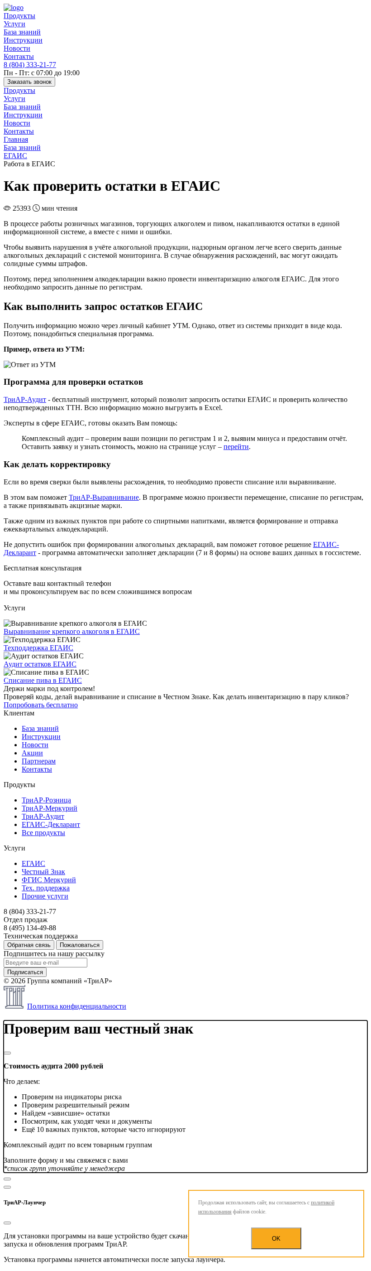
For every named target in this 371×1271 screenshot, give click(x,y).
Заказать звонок (29, 81)
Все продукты (43, 832)
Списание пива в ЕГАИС (43, 680)
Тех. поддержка (46, 888)
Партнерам (39, 761)
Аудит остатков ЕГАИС (40, 664)
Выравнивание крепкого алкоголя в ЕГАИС (72, 631)
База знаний (22, 32)
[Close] (7, 1053)
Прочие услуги (45, 896)
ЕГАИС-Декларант (51, 824)
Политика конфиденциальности (76, 1006)
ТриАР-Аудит (25, 399)
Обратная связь (29, 945)
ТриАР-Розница (46, 800)
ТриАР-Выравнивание (104, 497)
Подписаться (25, 972)
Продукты (19, 15)
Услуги (14, 24)
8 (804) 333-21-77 (30, 64)
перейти (236, 446)
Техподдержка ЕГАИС (38, 648)
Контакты (19, 56)
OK (276, 1238)
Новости (17, 48)
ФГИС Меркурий (49, 880)
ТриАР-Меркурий (49, 808)
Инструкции (23, 40)
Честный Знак (43, 871)
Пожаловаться (80, 945)
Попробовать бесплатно (41, 705)
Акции (32, 753)
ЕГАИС (33, 863)
